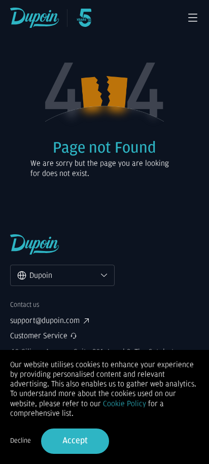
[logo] (34, 18)
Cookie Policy (124, 404)
